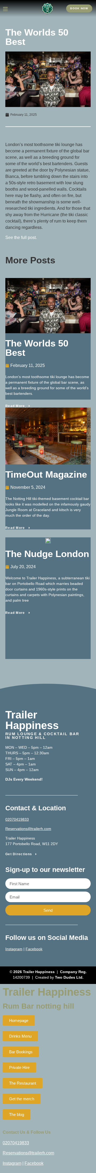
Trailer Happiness (47, 992)
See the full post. (21, 237)
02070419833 (17, 819)
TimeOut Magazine (46, 474)
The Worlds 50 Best (36, 348)
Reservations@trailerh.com (28, 829)
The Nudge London (47, 554)
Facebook (34, 949)
